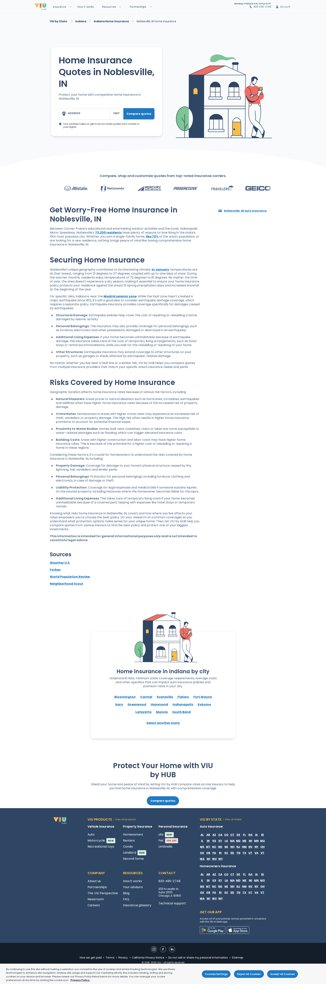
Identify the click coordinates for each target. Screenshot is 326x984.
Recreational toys (101, 846)
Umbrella (165, 846)
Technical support (172, 903)
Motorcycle (101, 840)
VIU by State (59, 21)
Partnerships (97, 887)
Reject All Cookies (249, 974)
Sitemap (237, 957)
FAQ (126, 899)
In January (160, 269)
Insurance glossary (137, 905)
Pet (167, 840)
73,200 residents (108, 232)
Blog (126, 893)
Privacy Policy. (80, 980)
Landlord (134, 852)
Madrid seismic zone (120, 296)
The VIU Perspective (103, 893)
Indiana (80, 21)
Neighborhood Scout (66, 584)
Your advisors (133, 887)
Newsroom (96, 899)
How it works (132, 881)
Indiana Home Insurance (111, 21)
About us (94, 881)
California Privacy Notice (148, 957)
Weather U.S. (60, 563)
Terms (110, 957)
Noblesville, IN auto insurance (245, 210)
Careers (94, 905)
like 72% (152, 236)
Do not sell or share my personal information (198, 957)
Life (165, 834)
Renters (129, 840)
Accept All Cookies (282, 974)
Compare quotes (139, 114)
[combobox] (84, 113)
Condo (128, 846)
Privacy (123, 957)
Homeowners (133, 834)
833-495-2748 (262, 6)
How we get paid (91, 957)
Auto (91, 834)
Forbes (55, 570)
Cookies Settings (216, 974)
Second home (133, 858)
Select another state (163, 723)
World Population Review (70, 577)
